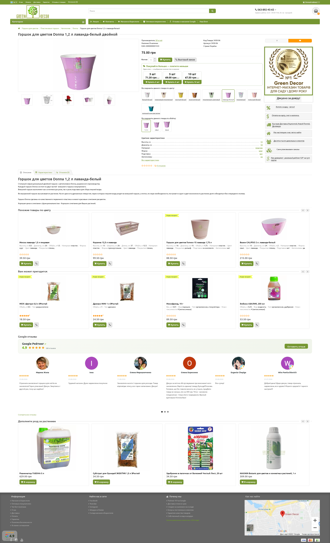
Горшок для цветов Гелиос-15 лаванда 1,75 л (189, 242)
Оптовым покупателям (156, 21)
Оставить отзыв (296, 346)
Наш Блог (204, 21)
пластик (259, 148)
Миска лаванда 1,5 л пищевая (34, 242)
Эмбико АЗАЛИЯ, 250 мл (252, 303)
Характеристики (45, 172)
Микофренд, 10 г (174, 303)
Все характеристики (150, 160)
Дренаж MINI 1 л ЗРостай (105, 303)
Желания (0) (73, 2)
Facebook (93, 500)
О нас (21, 2)
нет (261, 154)
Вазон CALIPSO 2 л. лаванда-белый (257, 242)
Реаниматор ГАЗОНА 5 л (31, 473)
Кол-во (144, 59)
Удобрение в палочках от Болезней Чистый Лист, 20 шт (194, 473)
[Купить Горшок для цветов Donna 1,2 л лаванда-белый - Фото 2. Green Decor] (68, 99)
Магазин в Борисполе (130, 21)
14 (262, 145)
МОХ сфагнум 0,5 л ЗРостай (33, 303)
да (262, 157)
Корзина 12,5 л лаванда (105, 242)
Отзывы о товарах (58, 2)
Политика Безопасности (22, 522)
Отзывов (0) (64, 172)
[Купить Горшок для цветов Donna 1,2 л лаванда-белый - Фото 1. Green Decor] (48, 99)
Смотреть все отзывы (27, 414)
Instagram (94, 507)
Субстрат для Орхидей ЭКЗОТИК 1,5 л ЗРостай (116, 473)
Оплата (28, 2)
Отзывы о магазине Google (184, 21)
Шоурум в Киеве (97, 510)
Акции (96, 21)
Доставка (36, 2)
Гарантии (46, 2)
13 (262, 142)
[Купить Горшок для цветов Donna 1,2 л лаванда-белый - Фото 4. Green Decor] (109, 99)
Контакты (110, 21)
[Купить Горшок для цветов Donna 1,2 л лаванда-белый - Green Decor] (27, 99)
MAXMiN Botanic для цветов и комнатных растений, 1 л (268, 473)
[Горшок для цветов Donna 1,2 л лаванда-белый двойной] (78, 65)
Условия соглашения (20, 525)
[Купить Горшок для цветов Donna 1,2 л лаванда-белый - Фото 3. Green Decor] (89, 99)
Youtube (93, 503)
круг (261, 151)
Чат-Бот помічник (19, 507)
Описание (27, 172)
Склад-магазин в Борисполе (101, 513)
